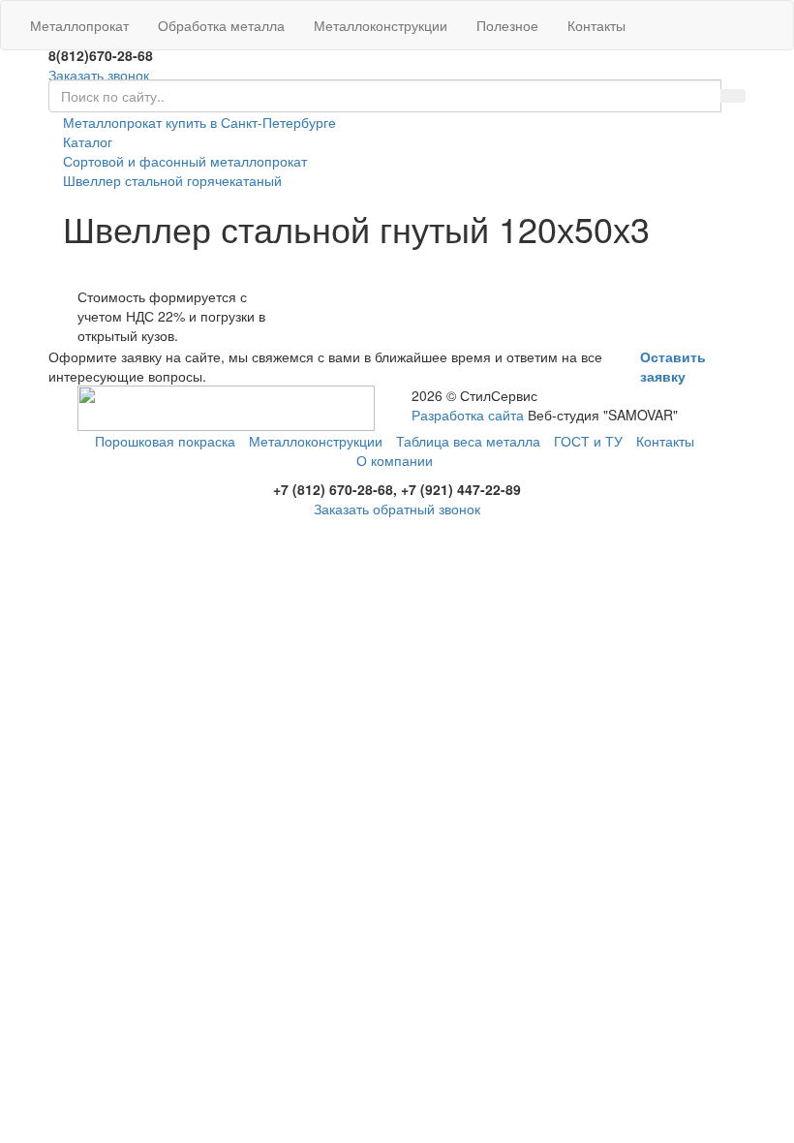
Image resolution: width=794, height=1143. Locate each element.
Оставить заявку (673, 366)
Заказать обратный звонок (397, 508)
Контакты (596, 25)
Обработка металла (221, 25)
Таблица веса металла (468, 440)
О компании (394, 460)
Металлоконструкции (380, 25)
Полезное (507, 25)
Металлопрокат (79, 25)
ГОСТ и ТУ (588, 440)
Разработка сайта (468, 414)
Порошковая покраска (165, 440)
